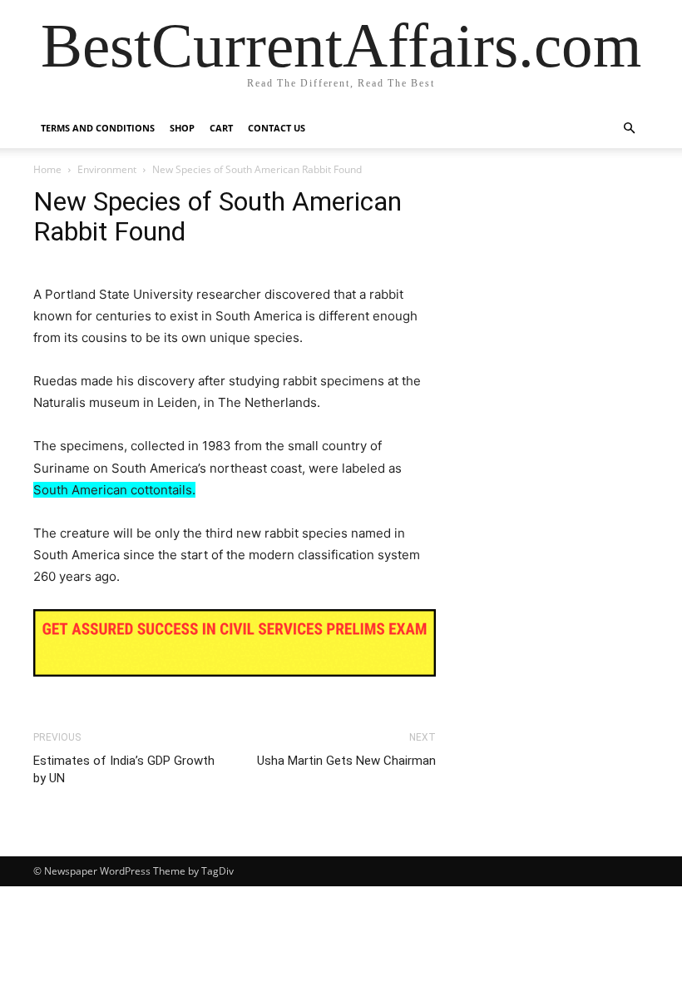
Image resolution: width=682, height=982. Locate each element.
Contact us (276, 128)
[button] (629, 128)
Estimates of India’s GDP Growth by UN (124, 769)
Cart (221, 128)
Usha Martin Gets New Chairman (346, 760)
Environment (106, 169)
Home (47, 169)
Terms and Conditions (98, 128)
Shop (182, 128)
